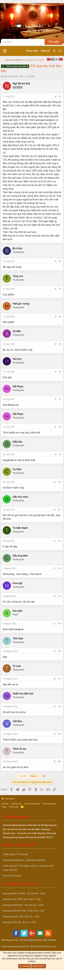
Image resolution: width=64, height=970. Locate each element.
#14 (59, 596)
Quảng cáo (16, 803)
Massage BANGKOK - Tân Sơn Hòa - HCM (23, 905)
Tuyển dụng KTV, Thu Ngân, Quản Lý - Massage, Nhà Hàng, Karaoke (28, 867)
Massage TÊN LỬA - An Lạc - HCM (19, 922)
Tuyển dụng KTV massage (15, 854)
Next (33, 776)
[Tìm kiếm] (60, 51)
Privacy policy (49, 803)
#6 (60, 371)
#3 (60, 289)
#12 (59, 541)
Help (4, 806)
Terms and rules (32, 803)
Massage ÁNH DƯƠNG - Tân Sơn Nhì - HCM (24, 893)
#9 (60, 454)
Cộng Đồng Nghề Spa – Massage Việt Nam (24, 860)
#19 (59, 734)
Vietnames (9, 798)
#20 (59, 761)
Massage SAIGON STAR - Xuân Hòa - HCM (23, 910)
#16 (59, 651)
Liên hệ (5, 803)
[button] (5, 51)
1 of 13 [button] (22, 776)
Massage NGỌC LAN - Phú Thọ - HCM (21, 916)
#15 (59, 623)
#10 (59, 482)
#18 (59, 706)
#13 (59, 568)
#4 (60, 316)
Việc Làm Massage (12, 875)
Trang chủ (13, 806)
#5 (60, 344)
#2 (60, 261)
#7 (60, 399)
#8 (60, 427)
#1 (60, 96)
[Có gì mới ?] (54, 51)
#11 (59, 509)
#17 (59, 679)
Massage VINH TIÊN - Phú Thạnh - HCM (22, 899)
